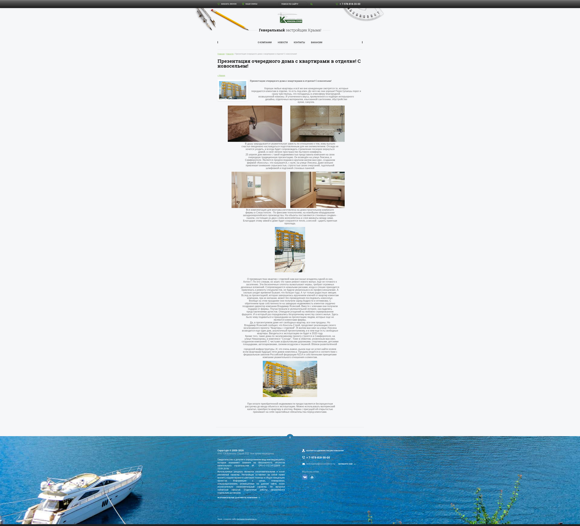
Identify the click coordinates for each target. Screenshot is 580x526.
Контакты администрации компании (325, 451)
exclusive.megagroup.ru (247, 519)
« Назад (221, 75)
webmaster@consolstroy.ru (320, 463)
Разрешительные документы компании (237, 498)
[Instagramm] (305, 477)
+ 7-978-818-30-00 (350, 4)
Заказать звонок (229, 4)
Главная (221, 54)
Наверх (290, 437)
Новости (230, 54)
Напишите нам (345, 464)
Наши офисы (251, 4)
